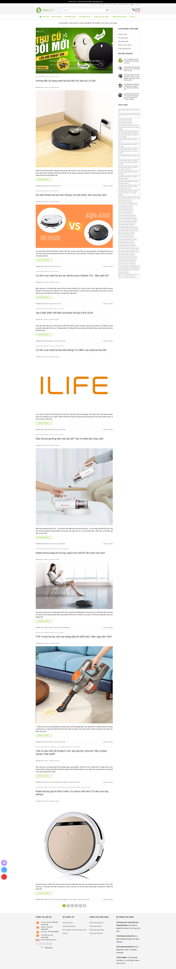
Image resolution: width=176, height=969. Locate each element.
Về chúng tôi (93, 4)
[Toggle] (139, 34)
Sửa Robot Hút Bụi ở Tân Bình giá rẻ (129, 269)
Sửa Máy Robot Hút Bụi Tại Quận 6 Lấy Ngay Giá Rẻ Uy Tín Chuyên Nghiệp (128, 193)
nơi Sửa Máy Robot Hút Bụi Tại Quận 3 (129, 115)
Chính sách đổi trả (95, 926)
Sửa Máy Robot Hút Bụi (125, 122)
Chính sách (102, 4)
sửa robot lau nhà (123, 272)
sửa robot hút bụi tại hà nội (126, 236)
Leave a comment (108, 186)
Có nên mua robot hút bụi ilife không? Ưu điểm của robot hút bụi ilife (71, 350)
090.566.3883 (44, 924)
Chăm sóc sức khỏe (101, 16)
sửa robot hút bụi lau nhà (125, 206)
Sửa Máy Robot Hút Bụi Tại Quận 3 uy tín (129, 156)
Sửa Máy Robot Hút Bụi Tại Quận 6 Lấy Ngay (128, 173)
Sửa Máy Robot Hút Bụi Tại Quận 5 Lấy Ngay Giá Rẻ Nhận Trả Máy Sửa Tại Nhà (128, 162)
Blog (132, 4)
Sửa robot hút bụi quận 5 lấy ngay (128, 218)
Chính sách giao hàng (96, 930)
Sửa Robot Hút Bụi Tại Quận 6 (127, 245)
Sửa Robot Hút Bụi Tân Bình (126, 224)
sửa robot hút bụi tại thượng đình (127, 257)
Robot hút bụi (56, 16)
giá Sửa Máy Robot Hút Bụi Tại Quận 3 (129, 110)
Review (38, 308)
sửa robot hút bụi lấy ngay (126, 209)
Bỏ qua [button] (105, 1)
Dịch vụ (132, 16)
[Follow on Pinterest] (50, 943)
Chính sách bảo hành (96, 922)
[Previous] (39, 50)
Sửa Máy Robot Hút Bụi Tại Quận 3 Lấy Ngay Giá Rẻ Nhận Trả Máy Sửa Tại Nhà (128, 151)
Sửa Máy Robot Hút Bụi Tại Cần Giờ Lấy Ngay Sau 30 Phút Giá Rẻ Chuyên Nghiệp (131, 96)
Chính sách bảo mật (95, 933)
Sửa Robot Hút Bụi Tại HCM (126, 233)
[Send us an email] (47, 943)
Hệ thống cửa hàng (124, 4)
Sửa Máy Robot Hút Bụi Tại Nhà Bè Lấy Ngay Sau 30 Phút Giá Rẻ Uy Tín (131, 87)
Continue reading (74, 68)
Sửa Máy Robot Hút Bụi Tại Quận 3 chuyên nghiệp (128, 135)
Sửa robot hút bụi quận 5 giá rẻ (127, 215)
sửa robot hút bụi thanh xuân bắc (127, 221)
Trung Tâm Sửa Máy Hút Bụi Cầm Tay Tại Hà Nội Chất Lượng (132, 68)
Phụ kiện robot (70, 16)
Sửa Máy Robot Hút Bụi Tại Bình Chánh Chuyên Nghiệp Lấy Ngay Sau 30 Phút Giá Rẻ (132, 77)
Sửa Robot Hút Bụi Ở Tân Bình (127, 260)
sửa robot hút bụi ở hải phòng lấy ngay (129, 266)
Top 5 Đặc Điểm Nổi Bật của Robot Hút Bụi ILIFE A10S (64, 312)
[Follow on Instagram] (40, 943)
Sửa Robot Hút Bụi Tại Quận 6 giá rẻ (128, 248)
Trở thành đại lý (112, 4)
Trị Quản (56, 87)
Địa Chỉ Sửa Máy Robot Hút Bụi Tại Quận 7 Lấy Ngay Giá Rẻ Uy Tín (128, 275)
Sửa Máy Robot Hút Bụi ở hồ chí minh (129, 197)
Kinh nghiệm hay (64, 548)
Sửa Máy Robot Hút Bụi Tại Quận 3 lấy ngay (128, 145)
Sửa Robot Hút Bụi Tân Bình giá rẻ (128, 227)
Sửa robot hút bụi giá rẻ (125, 200)
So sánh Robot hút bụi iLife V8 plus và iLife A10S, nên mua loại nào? (71, 195)
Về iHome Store (68, 922)
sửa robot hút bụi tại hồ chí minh (127, 239)
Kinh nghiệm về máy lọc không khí (46, 746)
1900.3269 (137, 11)
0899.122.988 (120, 963)
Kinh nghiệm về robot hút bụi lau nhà (47, 76)
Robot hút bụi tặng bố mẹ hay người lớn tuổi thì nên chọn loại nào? (70, 553)
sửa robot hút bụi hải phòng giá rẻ (128, 203)
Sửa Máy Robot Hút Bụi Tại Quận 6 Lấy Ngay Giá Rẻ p (128, 182)
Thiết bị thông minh (119, 16)
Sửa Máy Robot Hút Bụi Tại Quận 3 (128, 132)
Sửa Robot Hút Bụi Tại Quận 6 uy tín (129, 251)
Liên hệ (138, 4)
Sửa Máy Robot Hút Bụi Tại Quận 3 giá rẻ (128, 140)
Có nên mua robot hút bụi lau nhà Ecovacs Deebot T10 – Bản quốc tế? (72, 275)
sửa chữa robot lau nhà (125, 119)
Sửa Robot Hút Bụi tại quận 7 (126, 254)
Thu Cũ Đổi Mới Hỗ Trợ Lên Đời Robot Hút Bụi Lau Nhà (131, 61)
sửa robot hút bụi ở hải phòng (127, 263)
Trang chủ (45, 16)
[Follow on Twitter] (44, 943)
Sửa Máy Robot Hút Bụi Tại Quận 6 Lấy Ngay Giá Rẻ (128, 177)
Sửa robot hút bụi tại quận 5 (126, 242)
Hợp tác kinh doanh (69, 926)
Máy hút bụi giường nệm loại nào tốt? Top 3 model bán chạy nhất (69, 438)
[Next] (109, 50)
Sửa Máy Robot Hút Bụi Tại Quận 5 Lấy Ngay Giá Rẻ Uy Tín (128, 168)
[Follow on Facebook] (37, 943)
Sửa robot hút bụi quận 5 (125, 212)
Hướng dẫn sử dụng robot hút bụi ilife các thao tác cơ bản (66, 80)
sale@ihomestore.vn (50, 939)
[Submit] (107, 10)
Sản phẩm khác (84, 16)
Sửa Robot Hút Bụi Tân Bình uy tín (128, 230)
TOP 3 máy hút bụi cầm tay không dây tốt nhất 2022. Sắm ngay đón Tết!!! (74, 636)
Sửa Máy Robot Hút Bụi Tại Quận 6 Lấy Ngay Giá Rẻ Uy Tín (128, 187)
